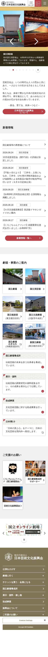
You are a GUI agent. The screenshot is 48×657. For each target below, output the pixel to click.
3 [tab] (16, 70)
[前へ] (13, 41)
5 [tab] (23, 70)
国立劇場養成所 (10, 589)
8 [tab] (33, 70)
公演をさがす (9, 569)
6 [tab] (26, 70)
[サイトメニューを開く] (44, 3)
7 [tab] (30, 70)
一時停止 (38, 70)
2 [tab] (13, 70)
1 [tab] (10, 70)
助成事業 (7, 601)
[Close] (45, 620)
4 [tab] (20, 70)
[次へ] (35, 41)
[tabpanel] (24, 36)
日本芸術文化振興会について (24, 111)
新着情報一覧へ (24, 238)
